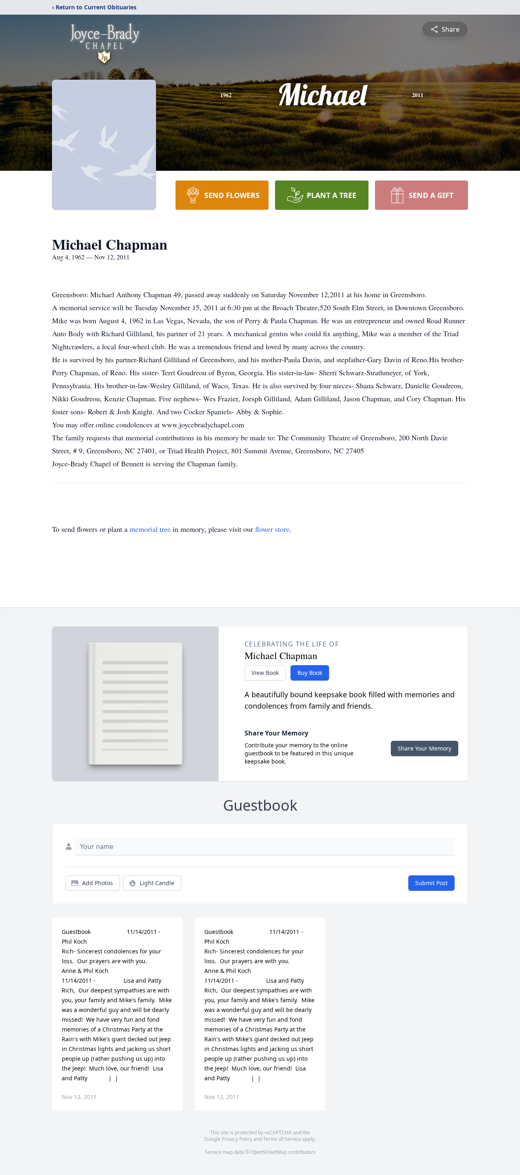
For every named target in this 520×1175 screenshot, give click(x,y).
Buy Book (309, 673)
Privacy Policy (237, 1139)
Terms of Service (282, 1139)
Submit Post (431, 883)
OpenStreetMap (269, 1152)
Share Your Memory (424, 748)
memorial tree (150, 529)
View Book (265, 673)
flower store (272, 529)
